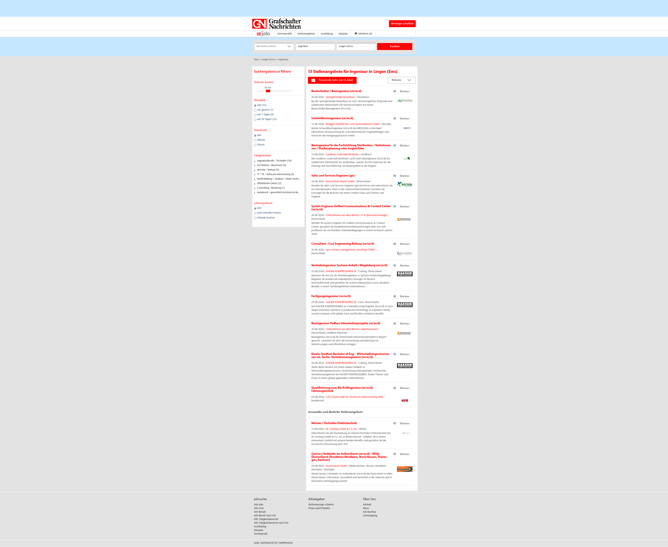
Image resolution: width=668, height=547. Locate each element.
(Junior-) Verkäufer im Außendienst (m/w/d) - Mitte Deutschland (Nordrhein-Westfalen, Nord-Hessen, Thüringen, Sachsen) (349, 457)
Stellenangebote (306, 34)
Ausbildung (327, 34)
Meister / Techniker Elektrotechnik (334, 423)
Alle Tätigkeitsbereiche (266, 519)
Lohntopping (370, 516)
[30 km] (268, 91)
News (366, 508)
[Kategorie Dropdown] (290, 46)
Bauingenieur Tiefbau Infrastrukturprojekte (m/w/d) (345, 323)
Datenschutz (269, 543)
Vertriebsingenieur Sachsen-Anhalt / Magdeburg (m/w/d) (349, 265)
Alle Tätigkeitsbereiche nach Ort (271, 523)
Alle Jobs (258, 505)
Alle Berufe (260, 512)
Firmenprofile (284, 34)
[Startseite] (264, 34)
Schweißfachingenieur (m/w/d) (332, 118)
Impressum (286, 543)
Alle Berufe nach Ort (265, 516)
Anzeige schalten (402, 23)
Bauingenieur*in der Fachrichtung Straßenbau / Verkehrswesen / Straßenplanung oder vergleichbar (351, 147)
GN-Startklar (369, 512)
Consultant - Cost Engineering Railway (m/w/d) (342, 243)
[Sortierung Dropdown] (410, 80)
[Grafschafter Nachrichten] (276, 24)
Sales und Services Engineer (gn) (333, 175)
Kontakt (367, 505)
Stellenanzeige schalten (321, 505)
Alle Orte (259, 508)
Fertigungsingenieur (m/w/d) (331, 296)
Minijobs (343, 34)
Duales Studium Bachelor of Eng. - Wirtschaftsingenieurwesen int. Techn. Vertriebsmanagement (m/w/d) (350, 356)
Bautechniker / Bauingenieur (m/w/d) (336, 91)
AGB (256, 543)
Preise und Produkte (319, 508)
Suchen (395, 46)
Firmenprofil (260, 534)
